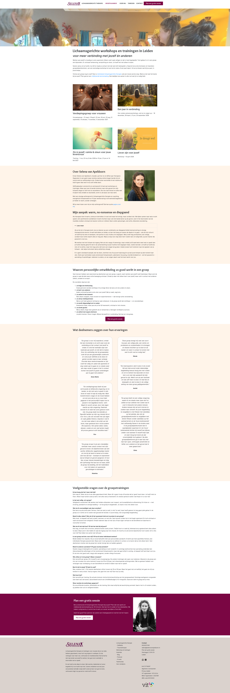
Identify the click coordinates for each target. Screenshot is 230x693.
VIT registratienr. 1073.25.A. (150, 673)
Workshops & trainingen (123, 650)
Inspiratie (119, 652)
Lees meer (80, 226)
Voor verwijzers (120, 664)
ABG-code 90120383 (148, 678)
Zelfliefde (120, 645)
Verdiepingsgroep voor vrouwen (89, 113)
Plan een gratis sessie (148, 650)
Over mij (123, 3)
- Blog (118, 654)
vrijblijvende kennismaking (100, 76)
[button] (115, 226)
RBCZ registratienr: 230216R (150, 675)
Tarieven (131, 3)
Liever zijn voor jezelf (128, 152)
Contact (139, 3)
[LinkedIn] (146, 660)
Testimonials (120, 661)
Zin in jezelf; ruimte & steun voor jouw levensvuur (92, 153)
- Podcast (119, 657)
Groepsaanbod (111, 3)
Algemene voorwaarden (149, 668)
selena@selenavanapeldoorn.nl (151, 647)
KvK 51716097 (146, 666)
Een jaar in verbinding (129, 109)
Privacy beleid (146, 671)
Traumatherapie (121, 647)
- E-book (118, 659)
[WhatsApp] (143, 660)
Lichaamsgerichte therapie (92, 3)
